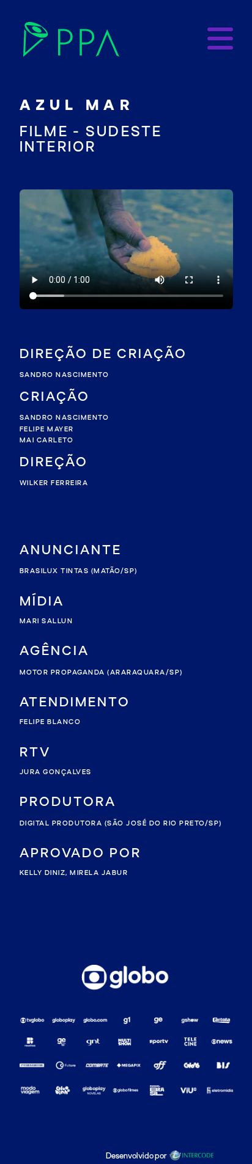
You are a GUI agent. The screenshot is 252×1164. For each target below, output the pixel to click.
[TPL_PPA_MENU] (220, 39)
